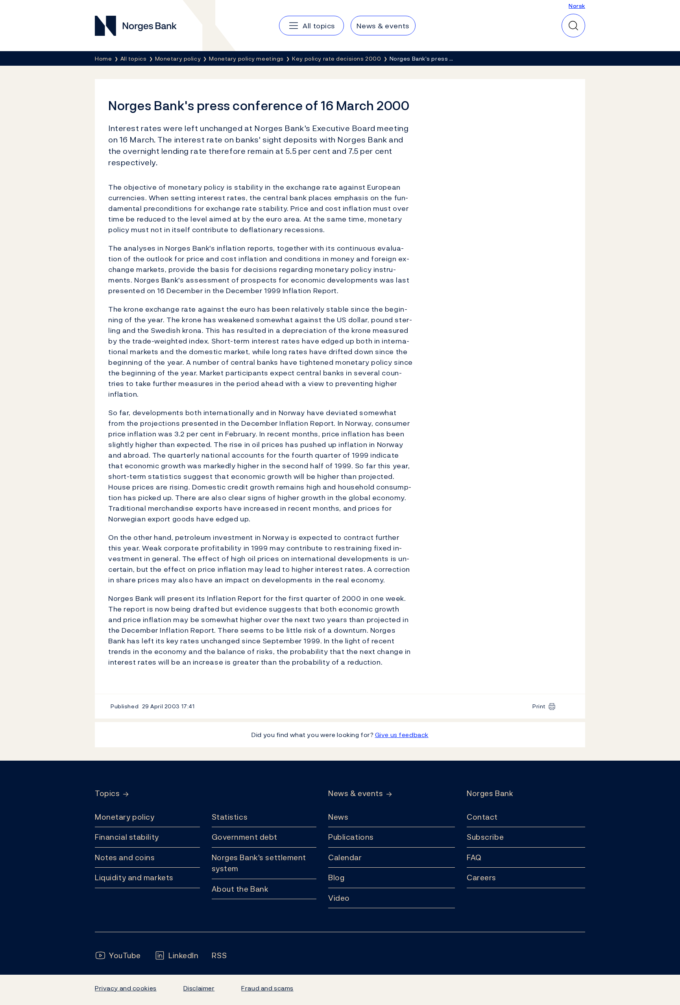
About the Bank (240, 888)
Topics (107, 793)
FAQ (474, 857)
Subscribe (485, 836)
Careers (481, 877)
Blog (336, 877)
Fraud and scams (267, 988)
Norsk (577, 6)
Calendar (345, 857)
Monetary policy (124, 816)
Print (539, 706)
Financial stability (127, 836)
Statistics (230, 816)
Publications (351, 836)
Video (339, 897)
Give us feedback (402, 734)
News (338, 816)
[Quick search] (573, 25)
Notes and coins (125, 857)
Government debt (244, 836)
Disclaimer (199, 988)
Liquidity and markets (134, 877)
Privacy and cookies (126, 988)
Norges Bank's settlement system (259, 863)
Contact (482, 816)
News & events (355, 793)
